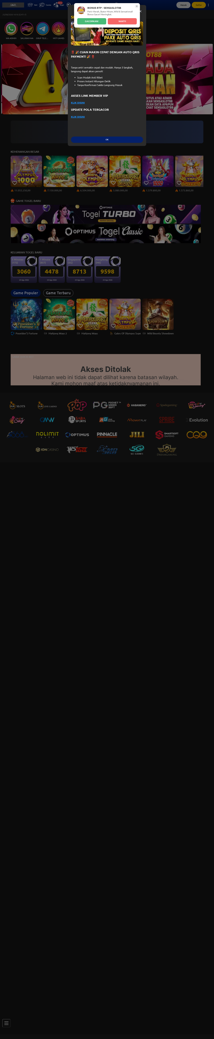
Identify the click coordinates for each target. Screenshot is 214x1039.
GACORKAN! (92, 21)
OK (107, 139)
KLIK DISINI (78, 102)
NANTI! (122, 21)
